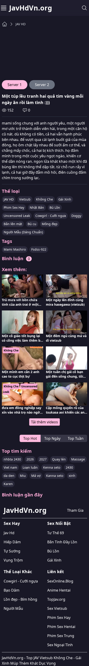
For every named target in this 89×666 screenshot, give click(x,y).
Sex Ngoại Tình (60, 644)
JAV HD (21, 24)
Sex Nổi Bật (59, 523)
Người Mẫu (13, 608)
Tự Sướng (12, 551)
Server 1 (15, 84)
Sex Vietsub (57, 608)
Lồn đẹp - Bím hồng (20, 599)
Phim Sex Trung (60, 635)
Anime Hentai (59, 590)
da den (9, 475)
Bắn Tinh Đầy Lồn (62, 541)
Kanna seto (54, 475)
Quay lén (59, 459)
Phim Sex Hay (14, 207)
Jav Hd (9, 532)
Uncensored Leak (17, 216)
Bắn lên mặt (13, 224)
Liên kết (55, 571)
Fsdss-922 (38, 249)
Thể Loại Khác (18, 571)
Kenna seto (51, 467)
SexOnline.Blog (60, 581)
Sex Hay (12, 523)
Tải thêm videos (44, 422)
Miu (23, 475)
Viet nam (10, 467)
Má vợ (36, 475)
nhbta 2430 (12, 459)
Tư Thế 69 (55, 532)
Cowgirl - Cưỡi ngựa (50, 216)
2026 (30, 459)
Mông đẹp (50, 224)
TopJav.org (56, 599)
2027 (43, 459)
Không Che (44, 199)
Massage (78, 459)
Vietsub (25, 199)
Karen (8, 484)
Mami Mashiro (15, 249)
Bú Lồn (55, 207)
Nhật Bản (37, 207)
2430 (69, 467)
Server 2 (42, 84)
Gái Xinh (64, 199)
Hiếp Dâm (12, 541)
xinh (72, 475)
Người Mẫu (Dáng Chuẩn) (23, 232)
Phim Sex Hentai (61, 626)
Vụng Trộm (13, 560)
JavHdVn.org (30, 8)
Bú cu (32, 224)
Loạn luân (30, 467)
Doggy (76, 216)
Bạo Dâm (11, 590)
